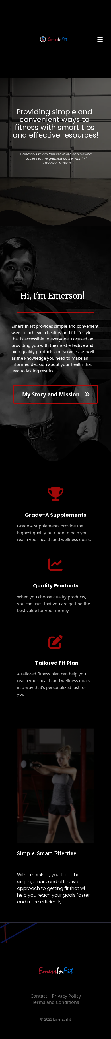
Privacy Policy (66, 996)
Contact (38, 996)
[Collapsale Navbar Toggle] (100, 39)
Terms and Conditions (55, 1002)
